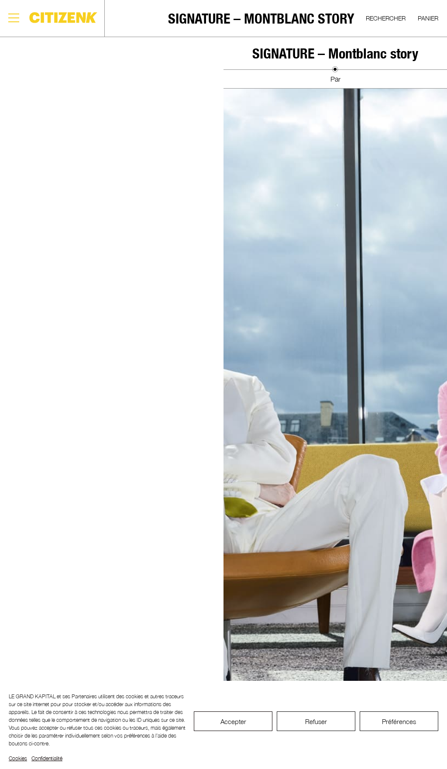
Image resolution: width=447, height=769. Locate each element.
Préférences (399, 721)
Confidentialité (46, 758)
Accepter (233, 721)
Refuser (316, 721)
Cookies (18, 758)
